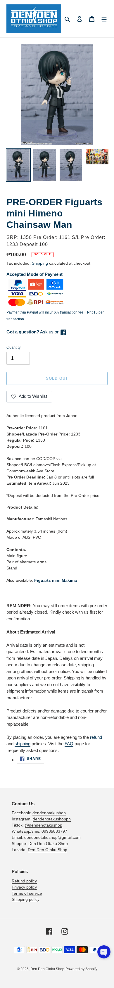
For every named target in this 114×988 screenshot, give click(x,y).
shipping (22, 743)
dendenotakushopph (52, 819)
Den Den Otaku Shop (48, 843)
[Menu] (104, 19)
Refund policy (24, 881)
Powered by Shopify (81, 969)
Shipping (40, 263)
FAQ (69, 743)
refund (96, 737)
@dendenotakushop (43, 825)
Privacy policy (24, 887)
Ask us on (33, 331)
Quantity (13, 347)
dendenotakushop (49, 812)
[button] (103, 951)
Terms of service (27, 893)
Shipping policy (25, 899)
